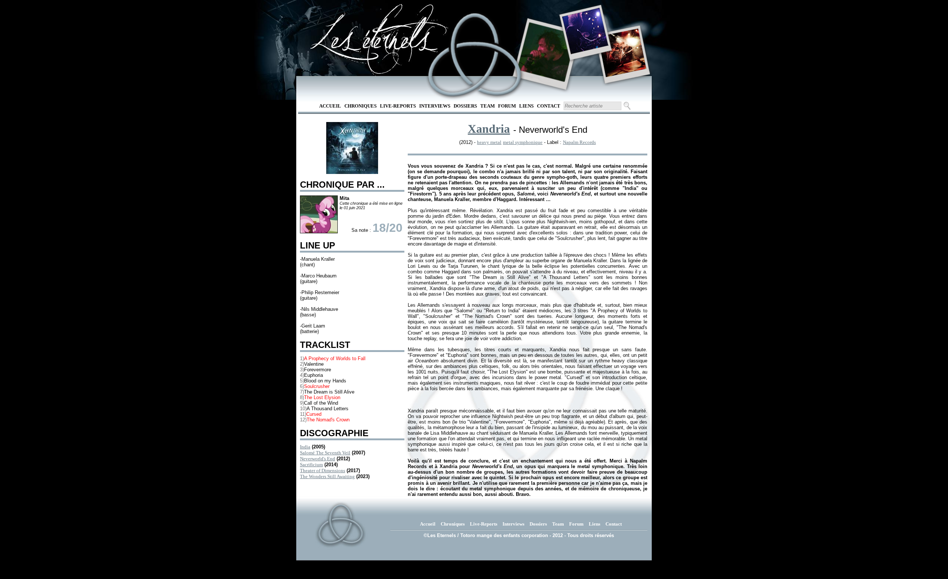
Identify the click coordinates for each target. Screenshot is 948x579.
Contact (548, 106)
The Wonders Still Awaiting (327, 476)
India (305, 447)
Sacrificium (311, 464)
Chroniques (360, 106)
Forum (507, 106)
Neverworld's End (317, 458)
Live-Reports (398, 106)
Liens (526, 106)
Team (487, 106)
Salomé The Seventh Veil (325, 452)
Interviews (434, 106)
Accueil (330, 106)
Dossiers (465, 106)
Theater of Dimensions (322, 470)
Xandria (489, 128)
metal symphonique (523, 142)
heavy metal (489, 142)
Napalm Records (579, 142)
